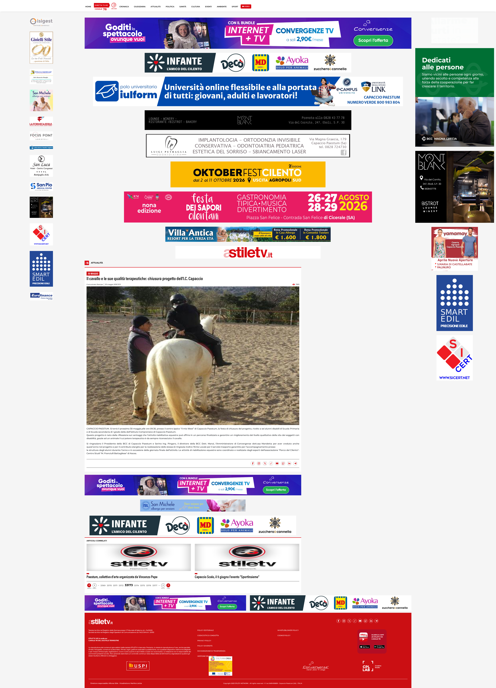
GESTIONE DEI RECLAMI (206, 656)
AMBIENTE (222, 6)
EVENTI (208, 6)
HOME (88, 6)
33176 (148, 585)
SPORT (235, 6)
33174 (136, 585)
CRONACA (124, 6)
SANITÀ (182, 6)
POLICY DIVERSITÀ (204, 646)
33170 (109, 585)
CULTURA (195, 6)
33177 (154, 585)
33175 (142, 585)
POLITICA (170, 6)
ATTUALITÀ (156, 6)
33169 (103, 585)
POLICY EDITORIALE (205, 630)
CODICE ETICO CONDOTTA (208, 635)
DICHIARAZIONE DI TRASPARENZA (211, 651)
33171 (115, 585)
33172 (121, 585)
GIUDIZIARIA (139, 6)
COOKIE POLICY (283, 635)
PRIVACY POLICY (204, 641)
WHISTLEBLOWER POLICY (288, 630)
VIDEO (247, 6)
